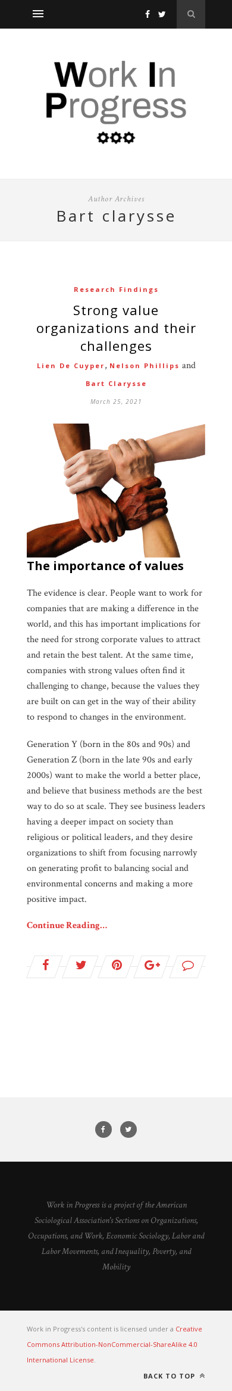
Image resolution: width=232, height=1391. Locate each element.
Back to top (170, 1375)
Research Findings (116, 289)
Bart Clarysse (116, 383)
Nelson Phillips (144, 365)
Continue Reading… (67, 925)
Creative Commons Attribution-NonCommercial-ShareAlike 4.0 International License (114, 1344)
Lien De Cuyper (71, 365)
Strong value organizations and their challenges (116, 327)
